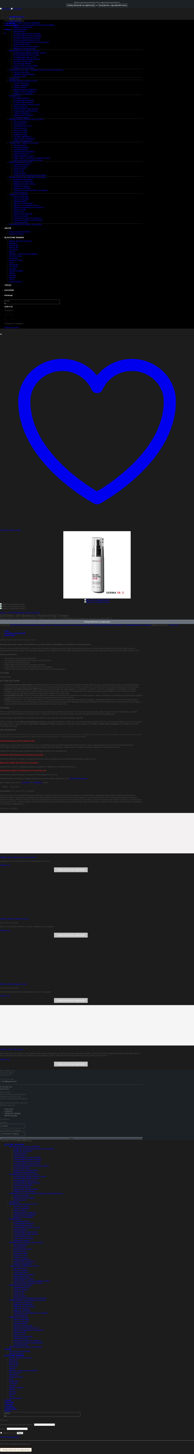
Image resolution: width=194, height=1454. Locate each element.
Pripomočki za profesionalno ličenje (29, 175)
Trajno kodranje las (22, 113)
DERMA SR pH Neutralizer (12, 1049)
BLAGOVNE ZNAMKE (14, 237)
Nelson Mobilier (16, 271)
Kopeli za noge (20, 134)
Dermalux (13, 258)
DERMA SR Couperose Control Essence (18, 857)
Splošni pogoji (10, 1115)
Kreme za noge (20, 130)
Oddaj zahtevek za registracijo (81, 5)
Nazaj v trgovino (11, 327)
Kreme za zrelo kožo (81, 625)
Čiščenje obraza (20, 29)
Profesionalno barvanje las (25, 111)
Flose (11, 279)
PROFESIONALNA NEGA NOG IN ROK (26, 120)
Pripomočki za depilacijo (24, 92)
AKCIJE (7, 228)
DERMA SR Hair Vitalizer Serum (14, 919)
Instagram (37, 782)
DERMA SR (15, 625)
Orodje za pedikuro (22, 137)
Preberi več (5, 865)
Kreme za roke (20, 132)
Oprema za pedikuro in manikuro (28, 207)
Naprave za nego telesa (24, 68)
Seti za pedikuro (20, 122)
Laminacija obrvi (20, 149)
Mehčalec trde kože (22, 126)
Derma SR (13, 247)
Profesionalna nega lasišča (25, 109)
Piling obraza (19, 31)
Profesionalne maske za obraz (27, 36)
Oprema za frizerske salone (26, 205)
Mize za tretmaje (21, 197)
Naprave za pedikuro (22, 141)
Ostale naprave (20, 192)
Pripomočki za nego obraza (26, 46)
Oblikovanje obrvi (21, 154)
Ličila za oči (18, 171)
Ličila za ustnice (20, 167)
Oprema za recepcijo (22, 214)
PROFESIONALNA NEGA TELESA (24, 51)
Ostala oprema (20, 222)
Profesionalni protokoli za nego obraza (31, 42)
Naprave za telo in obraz (24, 184)
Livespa (12, 269)
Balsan (12, 252)
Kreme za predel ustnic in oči (26, 40)
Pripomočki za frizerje (23, 115)
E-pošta (3, 1123)
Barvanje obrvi (19, 145)
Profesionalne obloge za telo (26, 59)
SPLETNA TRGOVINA (14, 1144)
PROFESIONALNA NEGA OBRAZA (24, 23)
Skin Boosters (19, 76)
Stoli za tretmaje (21, 199)
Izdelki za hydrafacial (22, 27)
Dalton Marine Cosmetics (20, 241)
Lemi (11, 262)
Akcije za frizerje (16, 234)
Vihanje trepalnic (21, 147)
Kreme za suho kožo (62, 625)
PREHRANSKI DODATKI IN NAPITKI (25, 225)
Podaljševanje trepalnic (24, 152)
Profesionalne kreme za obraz (27, 38)
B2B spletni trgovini (78, 779)
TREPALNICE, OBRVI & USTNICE (24, 143)
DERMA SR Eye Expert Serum (13, 984)
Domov (3, 613)
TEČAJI (7, 285)
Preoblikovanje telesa (23, 61)
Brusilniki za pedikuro (23, 180)
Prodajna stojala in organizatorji (27, 220)
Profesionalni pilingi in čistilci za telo (29, 53)
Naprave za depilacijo (23, 94)
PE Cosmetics (15, 256)
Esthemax (13, 245)
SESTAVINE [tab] (9, 635)
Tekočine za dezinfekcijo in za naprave (30, 190)
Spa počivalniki (20, 201)
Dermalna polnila (21, 72)
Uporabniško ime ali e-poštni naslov (17, 1424)
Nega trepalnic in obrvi (23, 156)
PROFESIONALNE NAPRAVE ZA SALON (27, 177)
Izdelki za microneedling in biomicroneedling (33, 25)
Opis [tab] (6, 631)
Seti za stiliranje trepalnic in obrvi (28, 160)
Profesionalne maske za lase (26, 104)
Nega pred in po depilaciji (24, 89)
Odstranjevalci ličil (21, 165)
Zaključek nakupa (12, 1113)
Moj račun (8, 1109)
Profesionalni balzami (23, 102)
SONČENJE (14, 79)
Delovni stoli (19, 212)
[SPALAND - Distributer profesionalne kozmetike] (11, 9)
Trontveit (13, 267)
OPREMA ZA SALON (18, 195)
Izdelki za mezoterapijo (24, 74)
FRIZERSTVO (15, 96)
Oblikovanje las (20, 107)
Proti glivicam (19, 124)
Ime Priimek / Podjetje (10, 1130)
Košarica (8, 1111)
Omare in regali (20, 216)
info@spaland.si (9, 1081)
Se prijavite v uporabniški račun (113, 5)
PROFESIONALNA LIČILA (20, 162)
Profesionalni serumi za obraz (26, 34)
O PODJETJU (6, 1087)
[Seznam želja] (1, 334)
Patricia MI (14, 265)
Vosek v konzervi (21, 83)
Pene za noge (19, 128)
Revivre (12, 277)
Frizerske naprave (21, 117)
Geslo (3, 1429)
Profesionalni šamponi (23, 100)
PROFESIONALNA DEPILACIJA (23, 81)
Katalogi (8, 295)
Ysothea (12, 275)
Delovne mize (19, 210)
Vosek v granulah (21, 85)
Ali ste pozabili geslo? (10, 1437)
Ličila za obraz (19, 173)
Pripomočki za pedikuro (24, 139)
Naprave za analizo (22, 188)
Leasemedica (15, 282)
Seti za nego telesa (22, 64)
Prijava (71, 1138)
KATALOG (4, 1089)
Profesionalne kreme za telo (26, 55)
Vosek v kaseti (20, 87)
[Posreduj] (5, 303)
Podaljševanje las (21, 98)
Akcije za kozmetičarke (19, 232)
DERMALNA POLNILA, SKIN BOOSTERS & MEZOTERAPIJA (36, 70)
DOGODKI (9, 290)
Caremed (13, 250)
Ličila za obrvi (19, 169)
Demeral (13, 243)
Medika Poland (16, 260)
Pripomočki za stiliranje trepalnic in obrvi (31, 158)
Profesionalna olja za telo (24, 57)
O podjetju (9, 1407)
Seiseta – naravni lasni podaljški (23, 254)
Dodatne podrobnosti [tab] (14, 633)
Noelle (12, 273)
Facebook (26, 782)
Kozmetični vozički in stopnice (27, 218)
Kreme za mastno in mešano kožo (36, 625)
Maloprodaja (10, 25)
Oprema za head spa (23, 203)
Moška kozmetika (21, 44)
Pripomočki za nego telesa (25, 66)
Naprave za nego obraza (24, 48)
